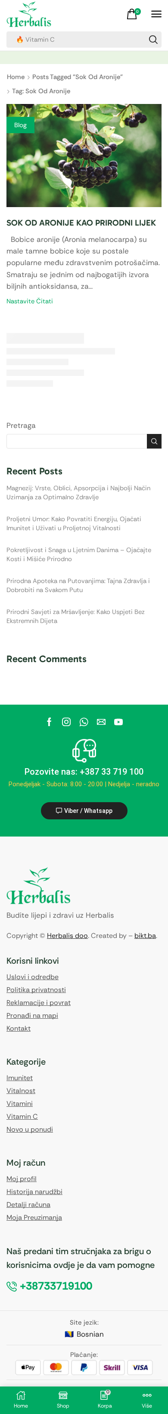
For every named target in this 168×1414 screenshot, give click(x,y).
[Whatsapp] (83, 722)
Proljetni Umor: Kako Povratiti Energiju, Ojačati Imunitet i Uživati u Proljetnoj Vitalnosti (73, 523)
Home (16, 77)
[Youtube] (118, 722)
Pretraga (21, 425)
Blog (20, 125)
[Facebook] (49, 722)
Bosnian (90, 1334)
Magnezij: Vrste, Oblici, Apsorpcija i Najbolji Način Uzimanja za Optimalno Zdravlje (78, 492)
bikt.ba (145, 935)
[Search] (153, 39)
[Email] (101, 722)
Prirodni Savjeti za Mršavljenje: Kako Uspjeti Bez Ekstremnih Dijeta (75, 616)
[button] (135, 14)
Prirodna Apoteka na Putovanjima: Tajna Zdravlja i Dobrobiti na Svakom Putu (78, 585)
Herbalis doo (67, 935)
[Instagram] (66, 722)
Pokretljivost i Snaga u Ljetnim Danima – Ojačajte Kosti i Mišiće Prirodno (78, 554)
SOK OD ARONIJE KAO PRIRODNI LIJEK (81, 223)
